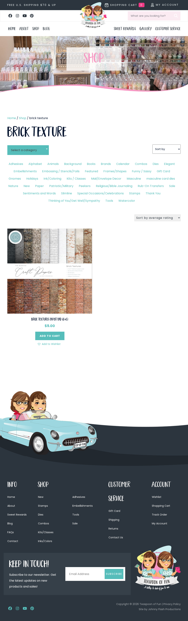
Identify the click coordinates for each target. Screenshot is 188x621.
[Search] (175, 15)
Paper (39, 186)
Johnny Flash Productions (164, 609)
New (27, 186)
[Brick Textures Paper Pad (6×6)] (49, 271)
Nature (13, 186)
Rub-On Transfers (151, 186)
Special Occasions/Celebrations (100, 193)
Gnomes (15, 179)
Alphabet (35, 164)
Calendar (123, 164)
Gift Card (163, 171)
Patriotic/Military (61, 186)
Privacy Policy (172, 604)
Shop (22, 118)
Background (73, 164)
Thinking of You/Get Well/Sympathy (74, 201)
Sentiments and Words (39, 193)
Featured (91, 171)
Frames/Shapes (114, 171)
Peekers (85, 186)
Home (11, 118)
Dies (156, 164)
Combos (141, 164)
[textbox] (28, 150)
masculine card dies (160, 179)
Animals (53, 164)
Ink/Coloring (52, 179)
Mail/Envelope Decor (106, 179)
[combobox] (28, 147)
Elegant (169, 164)
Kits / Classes (76, 179)
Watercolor (126, 201)
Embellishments (25, 171)
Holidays (32, 179)
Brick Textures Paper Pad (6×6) (49, 319)
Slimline (66, 193)
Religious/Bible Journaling (114, 186)
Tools (109, 201)
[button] (10, 16)
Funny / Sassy (141, 171)
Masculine (134, 179)
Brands (106, 164)
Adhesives (16, 164)
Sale (172, 186)
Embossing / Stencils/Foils (60, 171)
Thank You (153, 193)
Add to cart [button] (50, 336)
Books (91, 164)
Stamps (134, 193)
